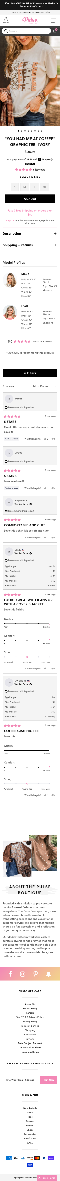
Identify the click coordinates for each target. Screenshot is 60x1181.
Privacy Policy (30, 1021)
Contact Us (30, 1034)
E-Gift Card (30, 1138)
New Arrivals (30, 1108)
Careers (30, 1012)
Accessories (30, 1134)
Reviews (30, 1039)
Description (12, 233)
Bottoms (30, 1125)
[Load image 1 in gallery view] (30, 81)
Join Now (49, 1080)
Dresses (30, 1121)
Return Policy (30, 1008)
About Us (30, 1004)
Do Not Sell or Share (30, 1047)
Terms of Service (30, 1026)
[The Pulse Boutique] (30, 20)
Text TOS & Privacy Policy (30, 1017)
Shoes (30, 1130)
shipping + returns (18, 244)
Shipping (30, 1030)
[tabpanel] (30, 81)
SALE (30, 1143)
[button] (30, 169)
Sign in (10, 220)
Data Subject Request (30, 1043)
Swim (30, 1112)
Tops (30, 1116)
